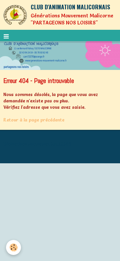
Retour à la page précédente (33, 119)
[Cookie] (13, 247)
